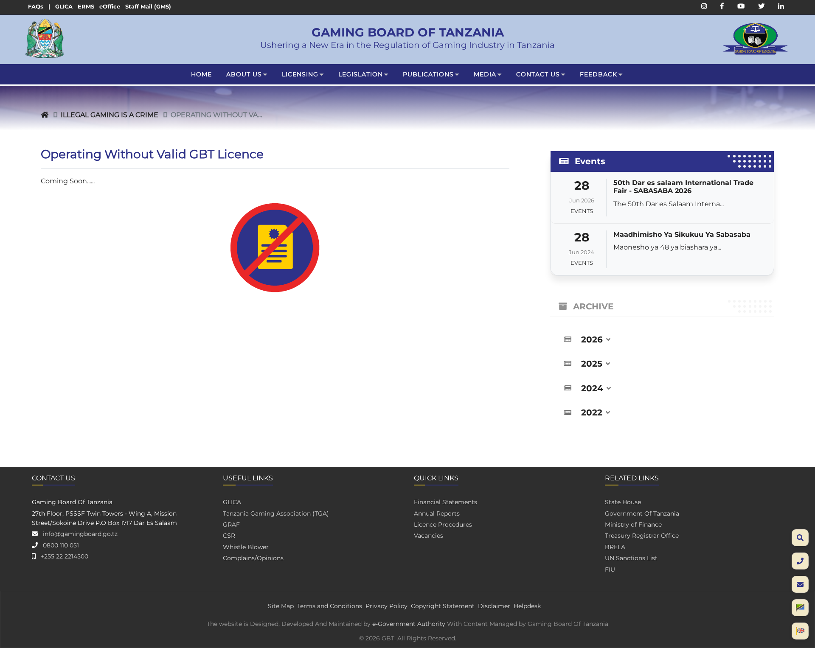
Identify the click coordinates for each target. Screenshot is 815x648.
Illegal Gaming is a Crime (109, 115)
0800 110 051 (61, 545)
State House (623, 502)
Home (201, 74)
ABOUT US (244, 74)
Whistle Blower (246, 547)
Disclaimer (494, 606)
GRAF (231, 524)
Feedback (598, 74)
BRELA (615, 547)
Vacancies (428, 535)
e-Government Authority (408, 624)
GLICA (64, 6)
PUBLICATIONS (428, 74)
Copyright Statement (443, 606)
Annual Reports (437, 513)
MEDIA (485, 74)
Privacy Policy (386, 606)
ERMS (86, 6)
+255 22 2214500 (64, 556)
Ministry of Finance (633, 524)
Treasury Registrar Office (642, 535)
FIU (610, 569)
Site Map (281, 606)
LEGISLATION (360, 74)
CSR (229, 535)
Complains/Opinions (253, 558)
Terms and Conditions (329, 606)
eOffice (109, 6)
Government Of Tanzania (642, 513)
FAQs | (39, 6)
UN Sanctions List (631, 558)
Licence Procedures (443, 524)
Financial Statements (445, 502)
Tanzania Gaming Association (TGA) (276, 513)
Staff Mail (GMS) (148, 6)
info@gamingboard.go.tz (80, 534)
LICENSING (300, 74)
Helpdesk (527, 606)
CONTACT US (538, 74)
